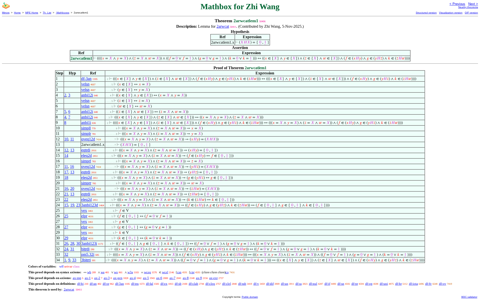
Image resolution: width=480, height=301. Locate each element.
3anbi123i (89, 243)
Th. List (47, 12)
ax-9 (199, 278)
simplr (86, 133)
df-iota (413, 284)
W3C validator (469, 297)
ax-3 (107, 278)
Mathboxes (62, 12)
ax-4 (133, 278)
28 (72, 243)
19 (72, 205)
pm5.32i (87, 254)
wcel (165, 272)
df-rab (242, 284)
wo (116, 272)
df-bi (80, 284)
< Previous (457, 4)
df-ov (442, 284)
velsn (85, 84)
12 (66, 150)
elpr (84, 216)
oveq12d (88, 139)
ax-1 (88, 278)
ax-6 (159, 278)
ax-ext (213, 278)
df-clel (226, 284)
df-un (284, 284)
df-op (368, 284)
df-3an (86, 78)
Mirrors (6, 12)
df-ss (299, 284)
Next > (473, 4)
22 (66, 199)
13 (72, 150)
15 (66, 205)
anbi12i (87, 95)
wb (89, 272)
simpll (86, 128)
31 (72, 249)
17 (66, 172)
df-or (106, 284)
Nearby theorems (468, 7)
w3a (130, 272)
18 (66, 177)
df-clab (193, 284)
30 (78, 243)
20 (72, 188)
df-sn (341, 284)
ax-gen (117, 278)
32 (66, 254)
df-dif (270, 284)
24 (66, 249)
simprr (86, 183)
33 (74, 260)
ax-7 (173, 278)
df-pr (355, 284)
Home (17, 12)
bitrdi (85, 249)
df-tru (135, 284)
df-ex (164, 284)
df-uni (384, 284)
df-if (327, 284)
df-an (93, 284)
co (227, 272)
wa (102, 272)
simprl (86, 161)
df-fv (428, 284)
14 (66, 155)
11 (72, 139)
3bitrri (86, 260)
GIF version (471, 12)
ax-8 (186, 278)
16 (72, 166)
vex (84, 210)
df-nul (313, 284)
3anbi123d (89, 205)
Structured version (426, 12)
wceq (147, 272)
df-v (256, 284)
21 (66, 194)
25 (66, 216)
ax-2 (97, 278)
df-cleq (210, 284)
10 (66, 139)
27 (66, 227)
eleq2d (86, 155)
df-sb (178, 284)
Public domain (250, 297)
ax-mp (77, 278)
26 (66, 243)
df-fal (149, 284)
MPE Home (31, 12)
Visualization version (450, 12)
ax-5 (146, 278)
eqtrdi (85, 150)
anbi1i (86, 122)
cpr (192, 272)
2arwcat (222, 26)
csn (179, 272)
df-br (398, 284)
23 (78, 205)
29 (66, 238)
